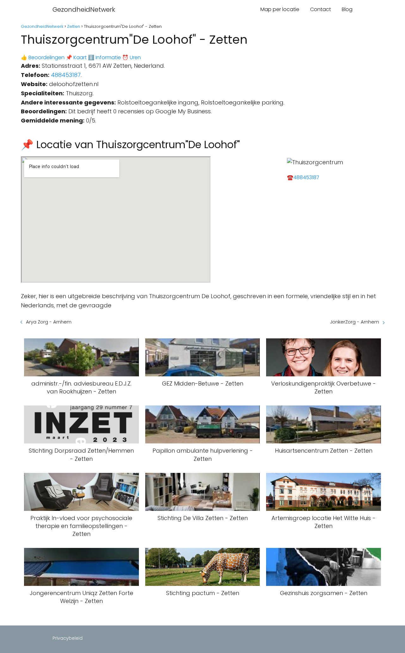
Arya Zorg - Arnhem (49, 321)
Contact (320, 9)
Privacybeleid (68, 638)
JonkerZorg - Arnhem (354, 321)
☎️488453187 (303, 177)
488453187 (66, 75)
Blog (347, 9)
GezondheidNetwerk (84, 9)
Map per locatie (279, 9)
